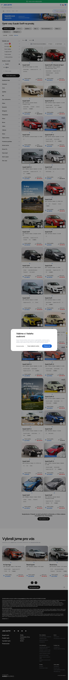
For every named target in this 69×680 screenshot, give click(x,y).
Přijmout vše (47, 346)
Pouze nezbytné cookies (33, 346)
